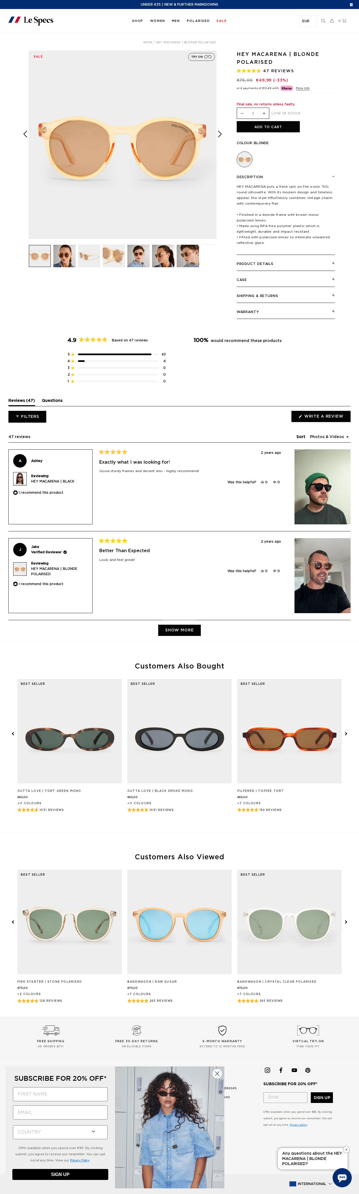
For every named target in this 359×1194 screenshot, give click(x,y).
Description (250, 177)
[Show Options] (93, 1130)
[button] (323, 21)
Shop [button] (137, 20)
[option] (123, 145)
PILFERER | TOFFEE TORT (260, 791)
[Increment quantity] (264, 113)
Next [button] (220, 148)
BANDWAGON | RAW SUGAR (152, 981)
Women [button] (157, 20)
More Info (303, 88)
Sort (301, 437)
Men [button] (176, 20)
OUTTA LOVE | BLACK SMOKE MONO (160, 791)
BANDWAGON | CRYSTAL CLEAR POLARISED (277, 981)
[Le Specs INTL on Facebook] (280, 1070)
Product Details (255, 264)
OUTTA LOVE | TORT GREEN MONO (49, 791)
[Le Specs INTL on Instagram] (267, 1070)
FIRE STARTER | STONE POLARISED (49, 981)
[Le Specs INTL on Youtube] (294, 1070)
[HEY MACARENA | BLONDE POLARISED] (244, 159)
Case (242, 280)
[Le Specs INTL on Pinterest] (307, 1070)
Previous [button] (25, 148)
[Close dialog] (217, 1074)
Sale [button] (222, 20)
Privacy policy (298, 1125)
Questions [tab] (52, 402)
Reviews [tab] (21, 402)
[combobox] (50, 1132)
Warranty (248, 312)
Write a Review (327, 418)
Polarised (198, 20)
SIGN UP (322, 1097)
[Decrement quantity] (242, 113)
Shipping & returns (257, 296)
